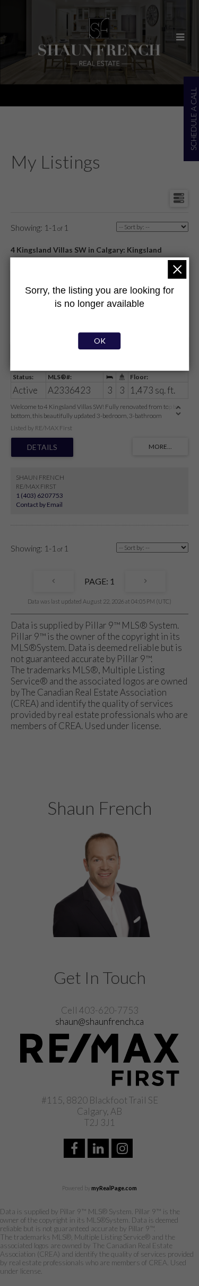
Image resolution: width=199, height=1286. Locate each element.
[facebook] (76, 1149)
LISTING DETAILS (42, 447)
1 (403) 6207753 (39, 495)
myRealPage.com (114, 1187)
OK (100, 340)
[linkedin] (99, 1149)
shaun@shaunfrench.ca (99, 1021)
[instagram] (123, 1149)
